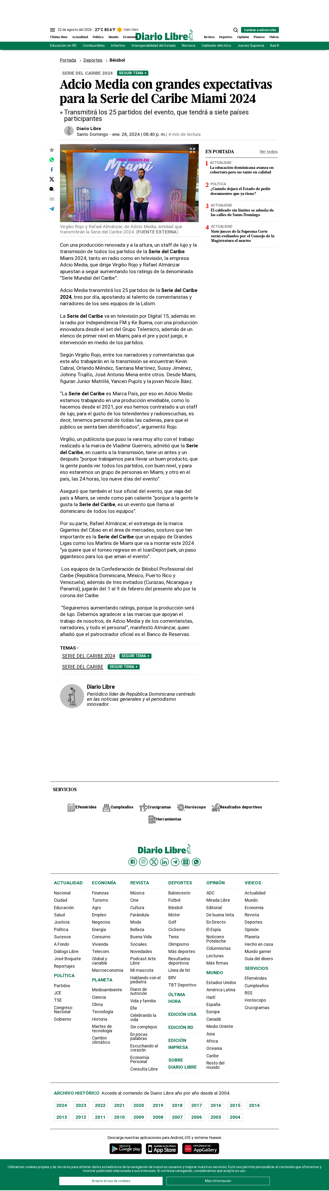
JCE (57, 993)
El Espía (213, 929)
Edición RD (180, 1027)
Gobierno (62, 1019)
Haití (210, 997)
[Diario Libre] (164, 34)
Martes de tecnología (102, 1028)
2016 (216, 1105)
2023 (81, 1105)
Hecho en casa (259, 944)
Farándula (139, 915)
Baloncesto (179, 893)
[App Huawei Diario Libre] (200, 1148)
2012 (81, 1117)
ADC (210, 893)
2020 (138, 1105)
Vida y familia (143, 1001)
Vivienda (100, 944)
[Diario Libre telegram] (175, 862)
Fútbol (174, 900)
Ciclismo (176, 929)
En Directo (216, 922)
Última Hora (58, 37)
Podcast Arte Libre (143, 961)
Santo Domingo (92, 134)
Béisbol (175, 907)
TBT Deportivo (182, 985)
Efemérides (256, 978)
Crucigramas (257, 1007)
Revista (209, 37)
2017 (196, 1105)
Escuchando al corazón (144, 1048)
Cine (134, 900)
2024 (61, 1105)
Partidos (62, 985)
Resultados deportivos (179, 961)
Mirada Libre (218, 900)
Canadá (213, 1019)
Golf (172, 922)
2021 (119, 1105)
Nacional (62, 893)
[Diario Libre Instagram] (143, 861)
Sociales (138, 944)
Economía (130, 37)
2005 (216, 1117)
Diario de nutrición (138, 991)
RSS (248, 993)
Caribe (212, 1055)
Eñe (133, 1008)
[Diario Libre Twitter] (154, 862)
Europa (213, 1011)
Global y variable (99, 961)
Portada (68, 60)
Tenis (173, 936)
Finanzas (100, 893)
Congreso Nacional (63, 1009)
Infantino (118, 46)
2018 (177, 1105)
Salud (59, 915)
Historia (99, 1019)
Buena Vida (141, 936)
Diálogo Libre (66, 951)
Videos (274, 37)
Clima (97, 1004)
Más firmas (217, 963)
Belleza (137, 929)
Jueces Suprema (250, 46)
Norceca (188, 46)
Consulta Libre (144, 1069)
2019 (158, 1105)
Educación (64, 907)
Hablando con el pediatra (145, 980)
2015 (235, 1105)
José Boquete (67, 958)
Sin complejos (143, 1027)
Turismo (100, 900)
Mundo (113, 37)
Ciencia (99, 997)
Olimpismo (178, 944)
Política (98, 37)
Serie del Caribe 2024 (88, 656)
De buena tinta (220, 915)
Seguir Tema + (132, 73)
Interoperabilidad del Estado (154, 46)
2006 (196, 1117)
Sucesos (62, 936)
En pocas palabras (139, 1036)
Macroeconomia (107, 970)
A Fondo (61, 944)
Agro (96, 907)
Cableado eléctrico (216, 46)
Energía (99, 929)
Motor (174, 915)
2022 (100, 1105)
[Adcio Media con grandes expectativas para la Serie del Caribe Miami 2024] (51, 159)
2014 (254, 1105)
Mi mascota (141, 970)
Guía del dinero (259, 958)
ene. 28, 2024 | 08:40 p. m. (139, 134)
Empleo (99, 915)
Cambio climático (101, 1040)
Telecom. (101, 951)
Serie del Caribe (82, 666)
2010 (119, 1117)
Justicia (62, 922)
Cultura (137, 907)
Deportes (225, 37)
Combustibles (94, 46)
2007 (177, 1117)
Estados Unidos (221, 982)
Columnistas (218, 948)
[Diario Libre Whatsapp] (196, 862)
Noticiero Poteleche (216, 939)
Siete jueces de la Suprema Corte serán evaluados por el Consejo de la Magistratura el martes (242, 236)
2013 (61, 1117)
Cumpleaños (257, 985)
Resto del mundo (215, 1065)
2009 (138, 1117)
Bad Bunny (278, 46)
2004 (235, 1117)
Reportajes (64, 966)
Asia (210, 1034)
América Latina (220, 989)
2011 (100, 1117)
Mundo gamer (258, 951)
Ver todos (269, 151)
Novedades (141, 951)
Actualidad (80, 37)
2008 (158, 1117)
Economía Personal (139, 1059)
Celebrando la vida (143, 1017)
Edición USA (182, 1014)
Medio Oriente (219, 1026)
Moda (135, 922)
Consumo (101, 936)
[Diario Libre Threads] (185, 862)
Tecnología (102, 1011)
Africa (212, 1041)
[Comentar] (51, 189)
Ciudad (60, 900)
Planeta (259, 37)
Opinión (243, 37)
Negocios (101, 922)
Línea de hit (179, 970)
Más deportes (181, 951)
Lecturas (215, 955)
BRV (172, 977)
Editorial (214, 907)
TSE (58, 1000)
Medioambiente (107, 989)
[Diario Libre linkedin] (164, 862)
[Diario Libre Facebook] (132, 862)
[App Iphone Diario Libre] (162, 1148)
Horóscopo (255, 1000)
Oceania (214, 1048)
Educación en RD (63, 46)
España (213, 1004)
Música (137, 893)
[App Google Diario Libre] (126, 1148)
